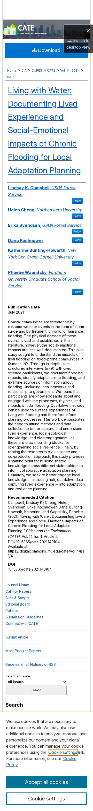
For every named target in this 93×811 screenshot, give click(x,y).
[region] (46, 761)
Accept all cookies (46, 782)
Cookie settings (63, 752)
